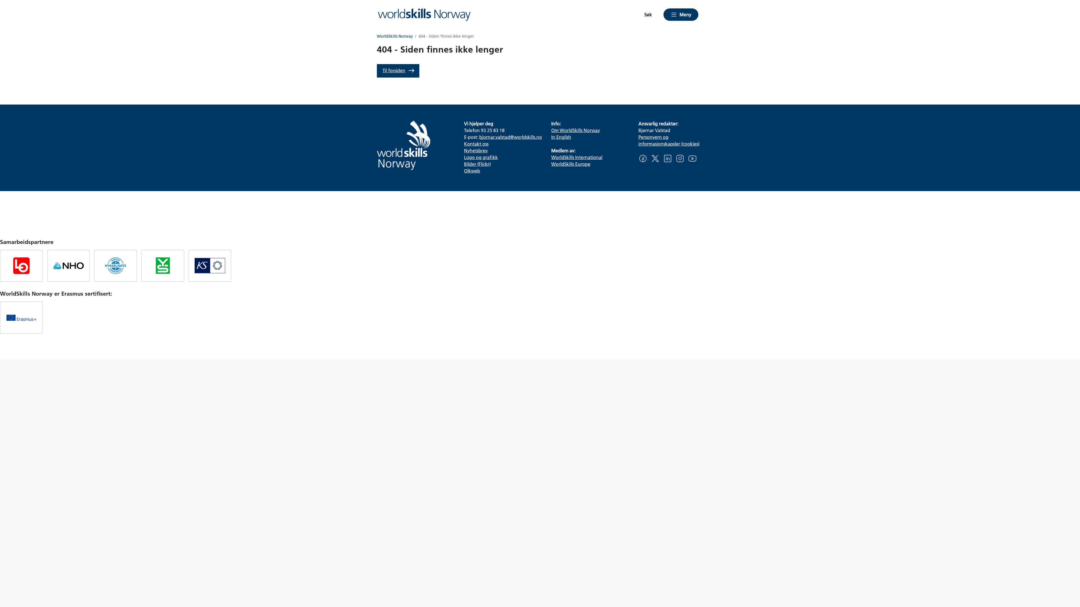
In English (561, 137)
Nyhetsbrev (476, 150)
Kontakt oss (476, 144)
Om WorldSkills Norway (575, 130)
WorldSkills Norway (395, 36)
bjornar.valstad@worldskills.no (510, 137)
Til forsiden (393, 70)
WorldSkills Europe (570, 164)
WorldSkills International (576, 157)
